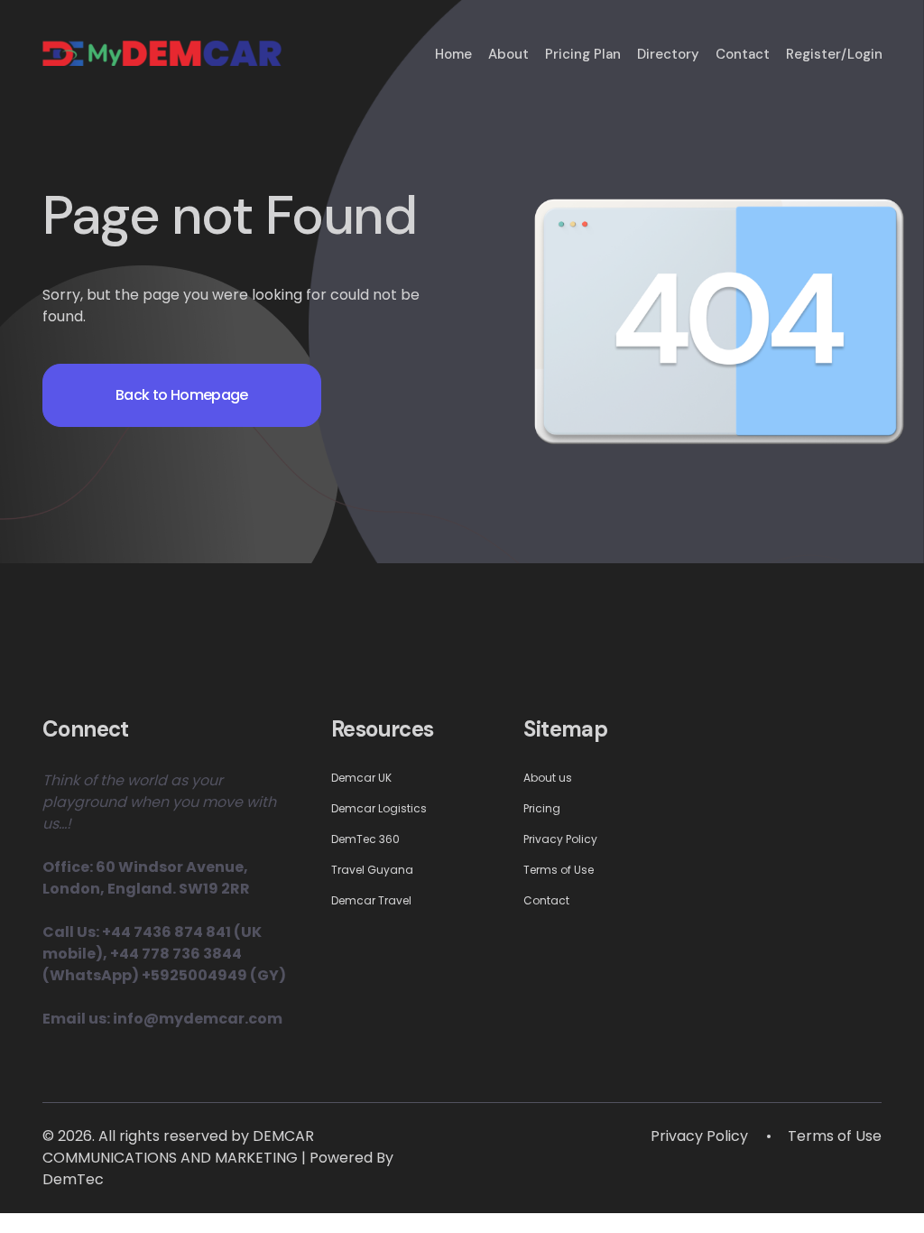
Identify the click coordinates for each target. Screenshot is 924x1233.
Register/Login (834, 54)
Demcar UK (361, 777)
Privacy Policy (560, 839)
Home (453, 54)
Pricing (541, 808)
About (508, 54)
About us (547, 777)
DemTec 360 (365, 839)
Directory (668, 54)
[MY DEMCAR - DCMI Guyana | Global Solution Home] (162, 46)
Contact (743, 54)
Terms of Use (558, 869)
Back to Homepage (182, 395)
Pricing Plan (583, 54)
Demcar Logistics (379, 808)
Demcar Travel (371, 900)
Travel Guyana (372, 869)
